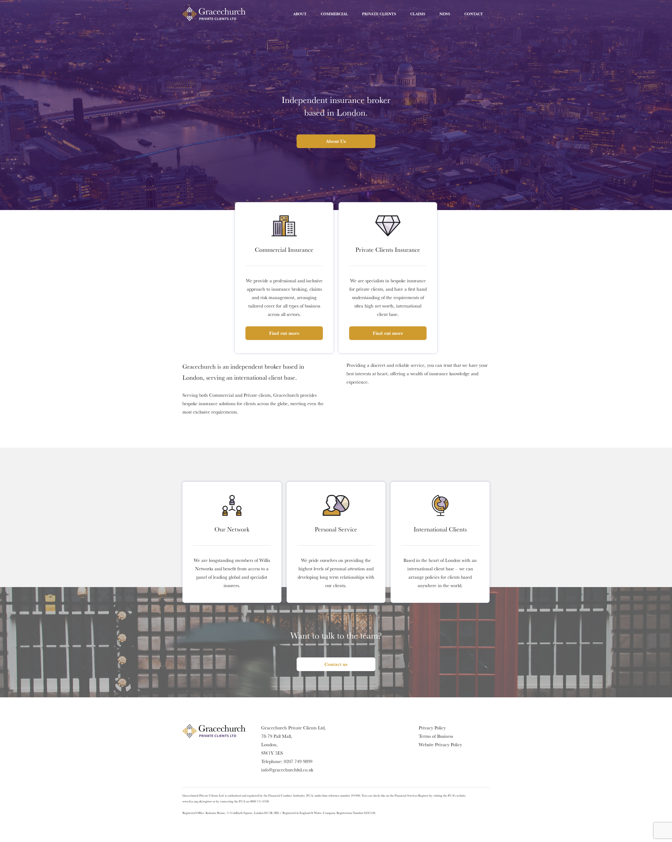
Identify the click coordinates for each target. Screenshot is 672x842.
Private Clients (379, 14)
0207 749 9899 (298, 761)
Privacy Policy (432, 728)
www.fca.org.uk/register (197, 801)
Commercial (334, 14)
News (444, 14)
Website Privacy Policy (440, 744)
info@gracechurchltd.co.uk (287, 770)
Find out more (284, 333)
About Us (336, 141)
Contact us (336, 664)
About (300, 14)
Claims (417, 14)
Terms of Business (436, 736)
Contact (473, 14)
